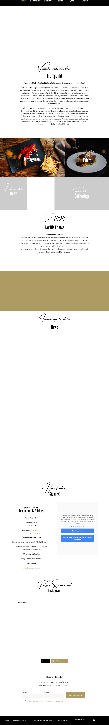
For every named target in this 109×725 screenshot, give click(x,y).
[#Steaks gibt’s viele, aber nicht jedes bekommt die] (84, 649)
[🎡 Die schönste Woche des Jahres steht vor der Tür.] (84, 615)
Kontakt (84, 1)
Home (23, 1)
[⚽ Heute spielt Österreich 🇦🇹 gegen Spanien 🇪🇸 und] (25, 649)
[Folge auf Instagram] (94, 720)
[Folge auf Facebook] (99, 720)
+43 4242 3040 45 (35, 530)
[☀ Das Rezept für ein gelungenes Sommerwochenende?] (54, 632)
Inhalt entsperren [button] (77, 531)
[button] (29, 402)
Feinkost (47, 1)
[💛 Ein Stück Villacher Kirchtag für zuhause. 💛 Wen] (54, 615)
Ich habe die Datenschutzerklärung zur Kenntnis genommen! (48, 701)
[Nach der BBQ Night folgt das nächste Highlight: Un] (54, 649)
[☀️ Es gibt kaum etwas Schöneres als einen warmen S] (25, 615)
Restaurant (34, 1)
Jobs (72, 1)
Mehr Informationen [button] (77, 527)
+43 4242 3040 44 (35, 533)
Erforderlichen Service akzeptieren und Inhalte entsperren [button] (77, 538)
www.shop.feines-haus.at (31, 568)
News (60, 1)
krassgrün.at (46, 720)
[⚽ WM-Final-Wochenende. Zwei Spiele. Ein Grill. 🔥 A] (25, 632)
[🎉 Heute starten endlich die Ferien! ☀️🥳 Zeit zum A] (84, 632)
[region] (54, 33)
